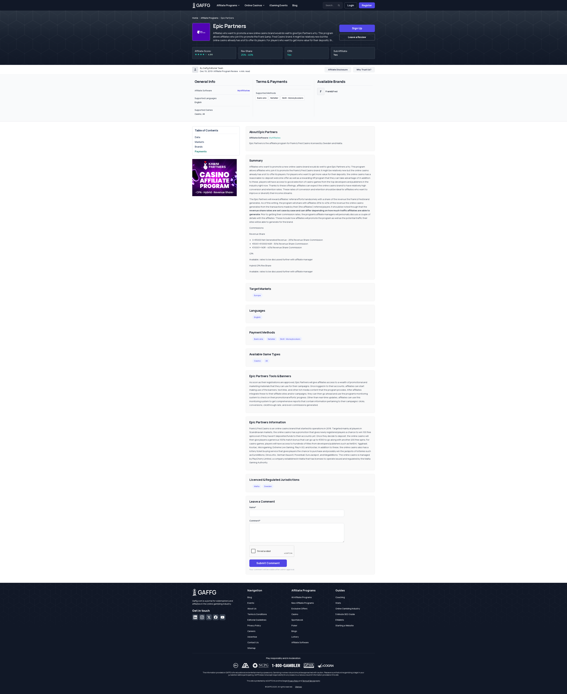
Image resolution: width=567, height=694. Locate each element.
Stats (338, 602)
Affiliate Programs (227, 5)
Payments (201, 151)
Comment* (254, 520)
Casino (257, 360)
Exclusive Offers (299, 608)
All (266, 360)
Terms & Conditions (257, 614)
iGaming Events (278, 5)
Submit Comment (268, 563)
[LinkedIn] (195, 617)
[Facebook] (216, 617)
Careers (251, 631)
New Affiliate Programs (302, 602)
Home (195, 18)
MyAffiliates (243, 90)
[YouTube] (222, 617)
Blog (294, 5)
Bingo (294, 631)
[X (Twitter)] (209, 617)
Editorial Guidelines (256, 619)
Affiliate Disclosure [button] (338, 69)
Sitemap (251, 648)
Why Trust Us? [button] (364, 69)
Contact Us (253, 642)
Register (367, 5)
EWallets (339, 619)
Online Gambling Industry (347, 608)
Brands (199, 146)
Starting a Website (344, 625)
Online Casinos (253, 5)
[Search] (339, 5)
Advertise (252, 636)
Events (250, 602)
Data (197, 137)
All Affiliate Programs (301, 597)
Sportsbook (297, 619)
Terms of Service (308, 681)
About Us (251, 608)
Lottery (295, 636)
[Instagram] (202, 617)
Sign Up (357, 28)
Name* (252, 507)
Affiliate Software (300, 642)
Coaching (340, 597)
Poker (294, 625)
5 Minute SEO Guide (345, 614)
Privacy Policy (254, 625)
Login (350, 5)
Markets (199, 141)
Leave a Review (357, 37)
